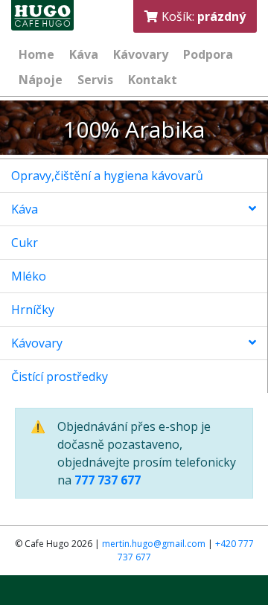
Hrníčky (32, 309)
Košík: (204, 16)
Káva (24, 209)
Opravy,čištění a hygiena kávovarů (107, 175)
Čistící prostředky (59, 376)
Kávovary (37, 343)
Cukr (24, 242)
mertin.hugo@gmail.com (153, 543)
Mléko (28, 276)
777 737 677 (107, 480)
